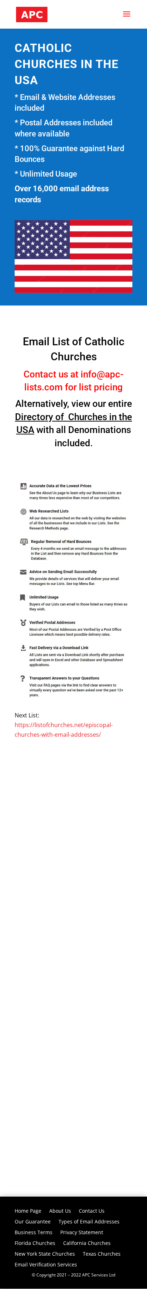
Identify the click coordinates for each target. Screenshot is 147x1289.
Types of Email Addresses (89, 1222)
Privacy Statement (81, 1233)
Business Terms (33, 1233)
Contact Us (92, 1211)
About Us (60, 1211)
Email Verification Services (46, 1265)
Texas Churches (102, 1254)
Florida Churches (35, 1243)
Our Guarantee (33, 1222)
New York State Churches (45, 1254)
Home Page (28, 1211)
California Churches (87, 1243)
